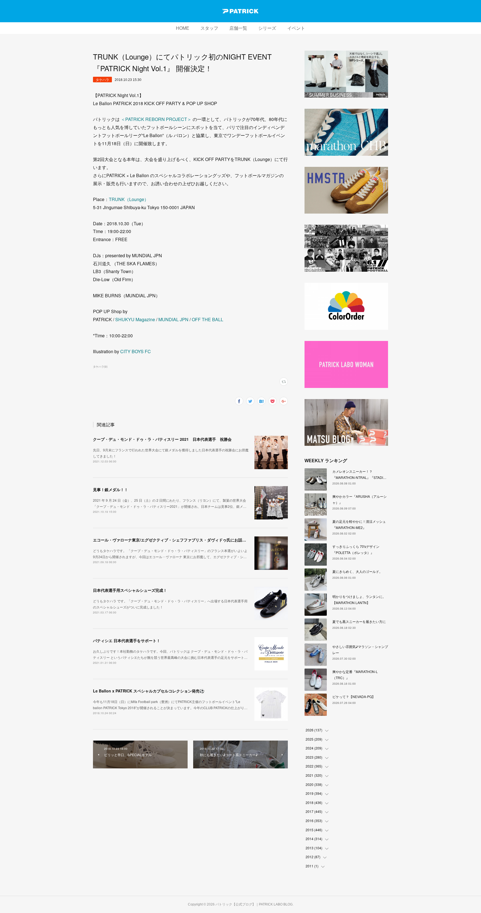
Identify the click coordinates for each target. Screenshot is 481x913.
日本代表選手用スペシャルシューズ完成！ (130, 590)
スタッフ (209, 28)
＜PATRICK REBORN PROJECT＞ (156, 119)
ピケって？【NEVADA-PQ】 (353, 696)
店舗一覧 (238, 28)
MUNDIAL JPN (173, 319)
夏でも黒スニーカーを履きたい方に (359, 621)
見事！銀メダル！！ (110, 489)
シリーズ (267, 28)
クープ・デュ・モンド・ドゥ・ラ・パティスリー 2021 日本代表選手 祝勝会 (162, 439)
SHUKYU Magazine (135, 319)
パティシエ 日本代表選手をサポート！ (126, 640)
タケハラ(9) (100, 366)
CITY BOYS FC (135, 351)
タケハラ (102, 79)
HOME (182, 28)
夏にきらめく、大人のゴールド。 (357, 571)
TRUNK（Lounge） (129, 199)
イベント (296, 28)
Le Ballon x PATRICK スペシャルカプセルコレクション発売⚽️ (148, 691)
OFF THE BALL (207, 319)
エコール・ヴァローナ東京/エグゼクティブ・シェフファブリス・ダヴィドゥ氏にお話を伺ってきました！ (185, 540)
